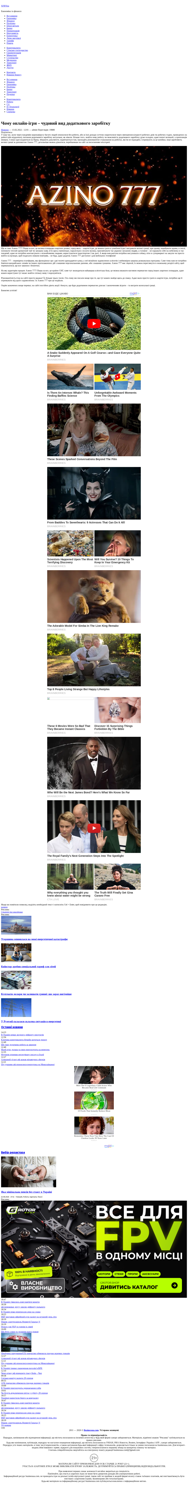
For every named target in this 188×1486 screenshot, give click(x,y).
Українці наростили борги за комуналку (20, 1398)
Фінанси (11, 21)
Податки (11, 94)
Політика (11, 23)
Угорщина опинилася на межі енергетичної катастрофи (34, 939)
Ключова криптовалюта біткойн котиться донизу (24, 1040)
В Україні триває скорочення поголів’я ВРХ (21, 1368)
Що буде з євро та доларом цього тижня (19, 1332)
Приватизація (13, 31)
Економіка (11, 18)
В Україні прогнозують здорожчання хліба (21, 1388)
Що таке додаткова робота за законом (18, 1045)
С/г (8, 104)
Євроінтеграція (14, 53)
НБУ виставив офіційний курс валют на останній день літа (29, 1317)
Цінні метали (13, 26)
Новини (10, 109)
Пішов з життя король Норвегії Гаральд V (20, 1322)
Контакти (11, 72)
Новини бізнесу (14, 75)
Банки (9, 28)
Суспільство (12, 58)
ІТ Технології (13, 107)
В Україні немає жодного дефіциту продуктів (22, 1035)
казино (4, 907)
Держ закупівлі (14, 38)
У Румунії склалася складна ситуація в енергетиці (31, 1021)
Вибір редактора (13, 1152)
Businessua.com (91, 1430)
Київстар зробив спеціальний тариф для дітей (28, 966)
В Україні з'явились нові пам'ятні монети (20, 1302)
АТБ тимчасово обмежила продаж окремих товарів (35, 1353)
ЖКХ (9, 65)
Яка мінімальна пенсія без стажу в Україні (26, 1191)
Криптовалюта (14, 48)
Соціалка (11, 111)
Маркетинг (12, 55)
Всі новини (12, 16)
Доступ (10, 67)
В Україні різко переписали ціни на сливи (20, 1312)
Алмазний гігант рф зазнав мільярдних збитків (23, 1059)
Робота (10, 102)
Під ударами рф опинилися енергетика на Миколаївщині (28, 1064)
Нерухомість (12, 33)
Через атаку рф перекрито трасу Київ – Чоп (21, 1373)
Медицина (12, 60)
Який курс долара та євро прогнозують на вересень (25, 1049)
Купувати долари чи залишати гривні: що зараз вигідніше (36, 994)
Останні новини (12, 1027)
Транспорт (12, 63)
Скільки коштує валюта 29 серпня (17, 1378)
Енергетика (12, 36)
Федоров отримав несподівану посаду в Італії (22, 1054)
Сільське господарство (17, 50)
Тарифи (10, 40)
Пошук (10, 43)
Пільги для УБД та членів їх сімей (17, 1327)
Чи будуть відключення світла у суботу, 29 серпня (24, 1393)
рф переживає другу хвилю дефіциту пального (23, 1307)
